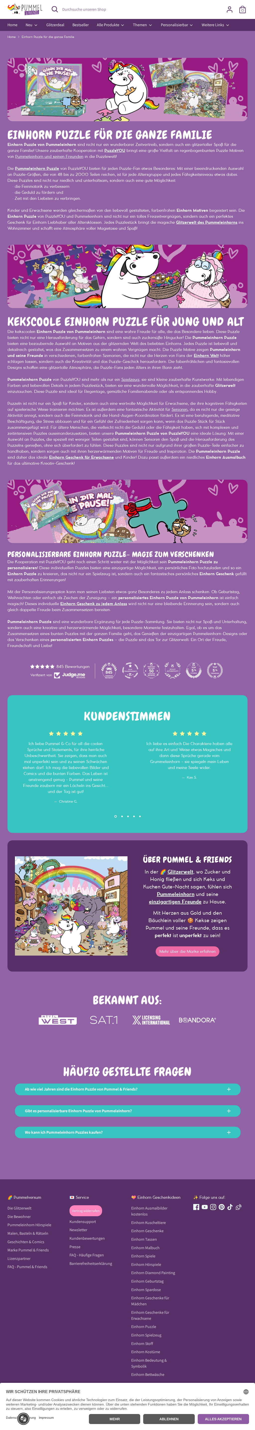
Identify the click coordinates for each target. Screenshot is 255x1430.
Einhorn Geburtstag (147, 1281)
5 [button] (140, 816)
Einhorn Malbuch (145, 1247)
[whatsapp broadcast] (239, 1207)
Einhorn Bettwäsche (147, 1374)
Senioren (180, 409)
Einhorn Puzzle (143, 1326)
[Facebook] (196, 1207)
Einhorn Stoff (142, 1343)
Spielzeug (130, 379)
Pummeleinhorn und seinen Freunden (49, 156)
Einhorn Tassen (144, 1239)
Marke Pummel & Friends (28, 1250)
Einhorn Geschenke (147, 1230)
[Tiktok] (230, 1207)
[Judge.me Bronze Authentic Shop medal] (173, 670)
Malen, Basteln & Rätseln (27, 1233)
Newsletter (78, 1229)
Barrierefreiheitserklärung (90, 1263)
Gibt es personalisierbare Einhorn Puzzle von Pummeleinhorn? (78, 1110)
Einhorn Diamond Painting (153, 1272)
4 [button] (134, 816)
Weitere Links (213, 24)
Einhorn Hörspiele (146, 1264)
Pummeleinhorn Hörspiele (29, 1224)
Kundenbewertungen (87, 1238)
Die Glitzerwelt (19, 1208)
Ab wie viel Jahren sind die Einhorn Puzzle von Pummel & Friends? (81, 1089)
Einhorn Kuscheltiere (148, 1222)
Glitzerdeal (55, 24)
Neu (29, 24)
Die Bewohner (19, 1216)
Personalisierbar (175, 24)
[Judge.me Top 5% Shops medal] (194, 670)
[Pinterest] (222, 1207)
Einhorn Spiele (143, 1256)
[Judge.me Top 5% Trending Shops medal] (215, 670)
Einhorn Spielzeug (146, 1335)
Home (12, 24)
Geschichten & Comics (25, 1241)
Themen (140, 24)
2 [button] (121, 816)
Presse (74, 1246)
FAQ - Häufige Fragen (86, 1255)
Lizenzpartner (18, 1258)
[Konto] (230, 9)
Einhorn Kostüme (145, 1351)
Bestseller (80, 24)
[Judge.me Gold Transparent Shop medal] (130, 670)
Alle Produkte (108, 24)
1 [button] (115, 816)
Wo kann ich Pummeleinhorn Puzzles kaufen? (64, 1132)
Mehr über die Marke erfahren (187, 951)
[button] (23, 1419)
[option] (62, 759)
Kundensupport (82, 1221)
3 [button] (128, 816)
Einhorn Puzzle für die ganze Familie (48, 37)
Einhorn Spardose (146, 1289)
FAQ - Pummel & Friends (27, 1266)
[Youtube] (205, 1207)
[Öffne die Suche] (55, 9)
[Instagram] (213, 1207)
